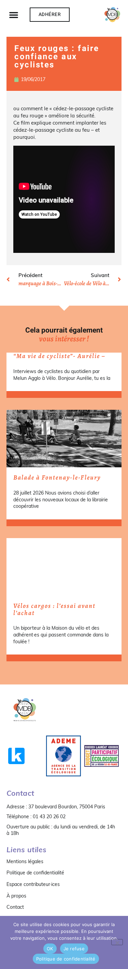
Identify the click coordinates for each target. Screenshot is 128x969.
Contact (15, 907)
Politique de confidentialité (35, 873)
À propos (16, 896)
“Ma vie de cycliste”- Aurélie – (59, 356)
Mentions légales (24, 861)
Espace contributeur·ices (33, 884)
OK (50, 948)
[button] (13, 14)
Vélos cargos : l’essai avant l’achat (54, 609)
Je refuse (74, 948)
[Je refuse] (117, 942)
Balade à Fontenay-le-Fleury (57, 477)
